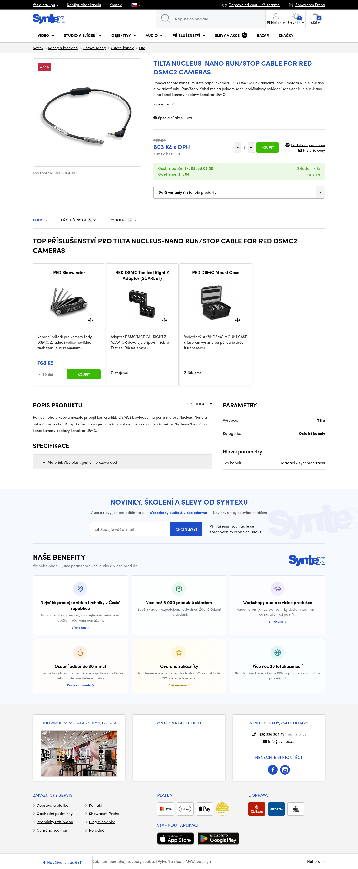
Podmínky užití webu (55, 821)
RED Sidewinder (69, 272)
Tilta (142, 47)
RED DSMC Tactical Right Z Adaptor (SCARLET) (142, 275)
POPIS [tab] (38, 220)
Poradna (96, 830)
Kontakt (116, 4)
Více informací (165, 104)
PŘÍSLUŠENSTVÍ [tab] (76, 220)
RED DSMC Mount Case (215, 272)
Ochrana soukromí (53, 830)
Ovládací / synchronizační (302, 463)
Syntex (38, 47)
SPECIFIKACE (198, 404)
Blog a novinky (102, 821)
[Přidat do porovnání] (90, 320)
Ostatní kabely (122, 47)
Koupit (267, 147)
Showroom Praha (104, 813)
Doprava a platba (53, 805)
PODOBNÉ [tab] (120, 220)
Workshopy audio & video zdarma (178, 512)
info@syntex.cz (281, 741)
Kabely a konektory (63, 47)
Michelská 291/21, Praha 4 (92, 723)
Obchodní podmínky (55, 813)
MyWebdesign (198, 861)
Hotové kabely (94, 47)
